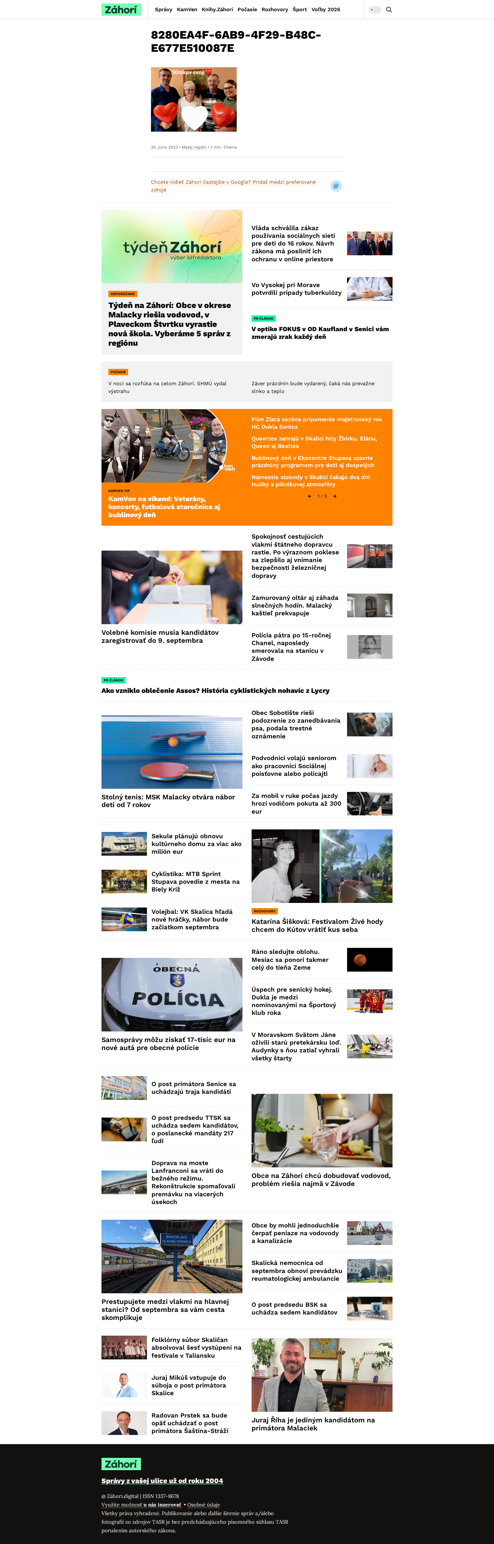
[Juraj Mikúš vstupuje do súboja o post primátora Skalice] (124, 1385)
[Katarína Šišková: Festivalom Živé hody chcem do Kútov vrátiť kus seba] (322, 866)
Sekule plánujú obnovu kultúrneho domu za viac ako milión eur (197, 844)
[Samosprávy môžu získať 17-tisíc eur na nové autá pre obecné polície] (171, 994)
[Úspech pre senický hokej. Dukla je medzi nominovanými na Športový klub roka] (370, 1001)
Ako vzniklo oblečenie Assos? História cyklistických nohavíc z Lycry (215, 691)
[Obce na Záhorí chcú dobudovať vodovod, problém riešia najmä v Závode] (322, 1130)
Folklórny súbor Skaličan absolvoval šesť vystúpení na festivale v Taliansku (197, 1347)
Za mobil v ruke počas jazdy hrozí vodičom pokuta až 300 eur (296, 803)
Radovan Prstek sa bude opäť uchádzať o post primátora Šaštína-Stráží (190, 1423)
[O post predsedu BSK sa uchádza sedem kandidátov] (370, 1308)
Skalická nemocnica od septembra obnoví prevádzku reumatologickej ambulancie (297, 1270)
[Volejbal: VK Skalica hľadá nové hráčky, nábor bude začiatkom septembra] (124, 919)
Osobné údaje (203, 1504)
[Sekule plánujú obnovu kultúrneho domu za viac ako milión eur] (124, 844)
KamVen (187, 9)
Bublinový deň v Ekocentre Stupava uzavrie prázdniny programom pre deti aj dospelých (313, 461)
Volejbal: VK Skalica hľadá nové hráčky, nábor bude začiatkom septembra (192, 919)
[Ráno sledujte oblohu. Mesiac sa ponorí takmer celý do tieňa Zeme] (370, 960)
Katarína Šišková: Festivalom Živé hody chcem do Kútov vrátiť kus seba (317, 926)
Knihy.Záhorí (217, 9)
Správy (163, 9)
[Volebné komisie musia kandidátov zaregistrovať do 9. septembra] (171, 587)
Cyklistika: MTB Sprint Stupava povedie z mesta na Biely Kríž (196, 881)
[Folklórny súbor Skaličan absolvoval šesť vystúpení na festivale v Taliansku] (124, 1347)
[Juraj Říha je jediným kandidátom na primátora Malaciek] (322, 1375)
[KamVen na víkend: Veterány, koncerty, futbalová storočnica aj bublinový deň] (171, 446)
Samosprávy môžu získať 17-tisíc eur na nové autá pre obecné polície (168, 1044)
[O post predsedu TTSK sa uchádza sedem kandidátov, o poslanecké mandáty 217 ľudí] (124, 1129)
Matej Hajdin (194, 147)
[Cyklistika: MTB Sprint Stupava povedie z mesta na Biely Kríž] (124, 881)
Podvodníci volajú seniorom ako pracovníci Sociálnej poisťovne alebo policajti (294, 765)
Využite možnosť (141, 1504)
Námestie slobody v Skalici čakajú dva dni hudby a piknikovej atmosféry (311, 481)
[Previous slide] (309, 496)
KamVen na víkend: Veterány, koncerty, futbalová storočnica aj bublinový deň (164, 507)
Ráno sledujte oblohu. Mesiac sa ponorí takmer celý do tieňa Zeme (290, 959)
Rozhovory (275, 9)
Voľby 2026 (326, 9)
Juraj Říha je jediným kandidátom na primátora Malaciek (313, 1424)
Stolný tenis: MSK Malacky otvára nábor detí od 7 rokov (168, 801)
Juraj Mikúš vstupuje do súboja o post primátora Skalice (189, 1385)
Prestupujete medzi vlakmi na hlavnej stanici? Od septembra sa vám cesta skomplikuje (165, 1310)
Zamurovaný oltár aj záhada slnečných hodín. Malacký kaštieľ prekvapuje (295, 605)
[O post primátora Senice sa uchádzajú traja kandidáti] (124, 1088)
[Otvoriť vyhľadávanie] (389, 9)
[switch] (374, 9)
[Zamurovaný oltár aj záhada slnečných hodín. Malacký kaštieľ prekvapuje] (370, 605)
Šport (300, 9)
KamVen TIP (119, 491)
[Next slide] (334, 496)
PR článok (263, 319)
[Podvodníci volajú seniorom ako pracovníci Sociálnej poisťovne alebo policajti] (370, 766)
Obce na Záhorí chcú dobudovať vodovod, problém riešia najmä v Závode (321, 1180)
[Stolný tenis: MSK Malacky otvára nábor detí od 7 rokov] (171, 752)
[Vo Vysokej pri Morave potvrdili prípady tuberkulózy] (370, 289)
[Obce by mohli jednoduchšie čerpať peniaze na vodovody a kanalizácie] (370, 1233)
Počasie (247, 9)
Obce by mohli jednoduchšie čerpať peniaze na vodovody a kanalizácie (295, 1233)
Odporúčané (123, 294)
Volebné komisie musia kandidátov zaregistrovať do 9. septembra (160, 636)
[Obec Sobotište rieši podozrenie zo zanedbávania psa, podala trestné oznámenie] (370, 724)
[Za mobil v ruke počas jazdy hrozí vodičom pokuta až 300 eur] (370, 804)
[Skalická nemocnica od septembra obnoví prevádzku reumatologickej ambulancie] (370, 1271)
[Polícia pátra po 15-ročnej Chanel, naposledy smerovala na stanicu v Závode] (370, 647)
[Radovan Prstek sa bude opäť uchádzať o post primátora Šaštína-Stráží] (124, 1423)
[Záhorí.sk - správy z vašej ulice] (121, 9)
